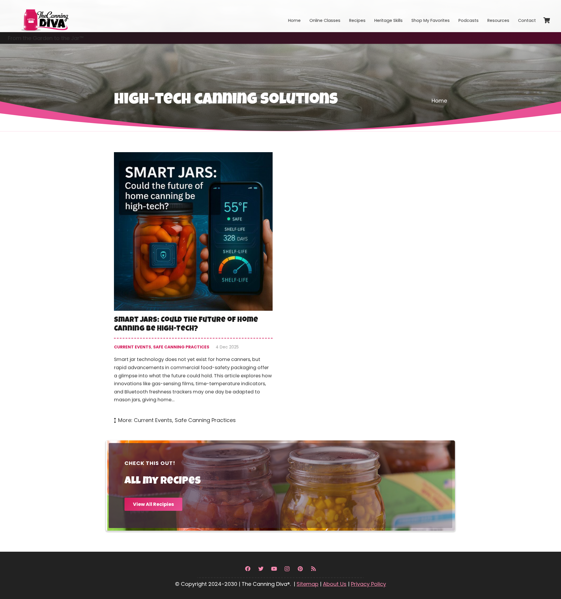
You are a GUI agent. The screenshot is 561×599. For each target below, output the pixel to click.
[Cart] (546, 20)
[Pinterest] (300, 568)
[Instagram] (287, 568)
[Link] (44, 16)
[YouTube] (273, 568)
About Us (335, 584)
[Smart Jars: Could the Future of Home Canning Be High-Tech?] (193, 288)
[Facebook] (247, 568)
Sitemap (307, 584)
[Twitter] (260, 568)
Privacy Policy (368, 584)
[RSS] (313, 568)
